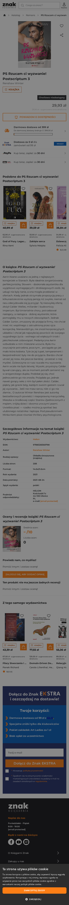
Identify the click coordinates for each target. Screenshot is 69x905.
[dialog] (34, 884)
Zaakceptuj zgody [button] (34, 890)
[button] (34, 899)
